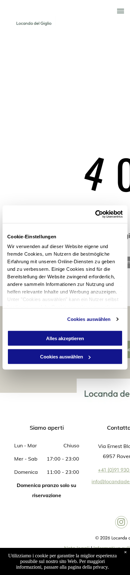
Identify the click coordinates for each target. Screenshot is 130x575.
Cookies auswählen (89, 319)
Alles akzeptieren (65, 338)
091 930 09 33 (99, 23)
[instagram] (121, 523)
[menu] (120, 11)
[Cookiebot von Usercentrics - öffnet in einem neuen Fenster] (95, 214)
